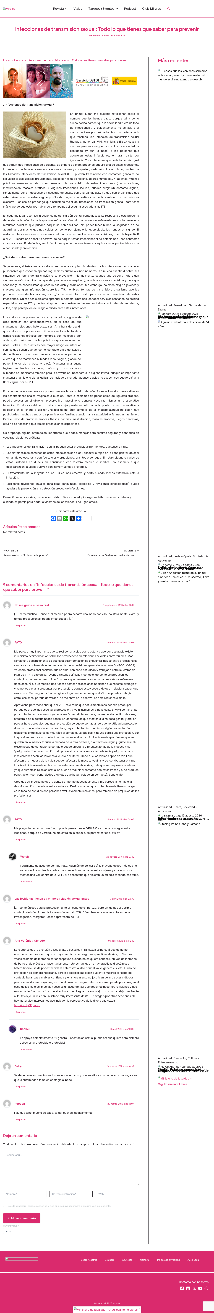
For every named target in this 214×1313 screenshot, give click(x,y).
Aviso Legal (193, 1259)
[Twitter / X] (209, 8)
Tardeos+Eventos (101, 8)
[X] (72, 519)
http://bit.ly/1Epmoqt (27, 1005)
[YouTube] (195, 8)
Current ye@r (11, 1225)
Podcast (130, 8)
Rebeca (20, 1103)
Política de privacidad (168, 1259)
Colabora (109, 1259)
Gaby (18, 1066)
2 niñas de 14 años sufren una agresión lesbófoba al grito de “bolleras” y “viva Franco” (180, 567)
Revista (58, 8)
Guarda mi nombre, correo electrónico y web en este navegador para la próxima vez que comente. (59, 1206)
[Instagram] (188, 8)
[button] (65, 8)
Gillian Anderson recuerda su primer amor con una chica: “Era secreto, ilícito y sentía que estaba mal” (183, 819)
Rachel (25, 1029)
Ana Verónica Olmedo (30, 940)
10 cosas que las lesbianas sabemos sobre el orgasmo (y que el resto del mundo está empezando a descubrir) (183, 317)
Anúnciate (127, 1259)
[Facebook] (181, 8)
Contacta (144, 1259)
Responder (21, 625)
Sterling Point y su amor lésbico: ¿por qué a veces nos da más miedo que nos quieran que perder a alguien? (184, 1070)
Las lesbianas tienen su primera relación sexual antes (52, 898)
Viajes (77, 8)
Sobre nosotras (89, 1259)
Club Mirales (151, 8)
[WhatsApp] (202, 8)
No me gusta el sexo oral (32, 605)
